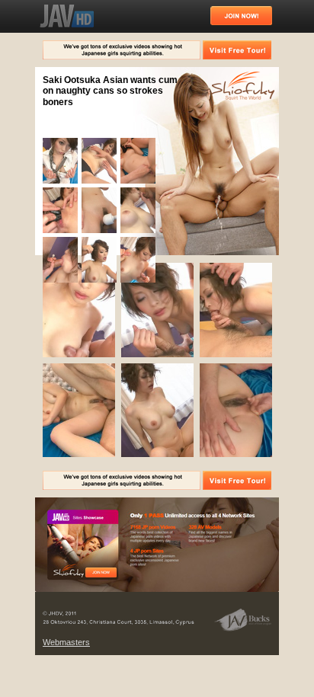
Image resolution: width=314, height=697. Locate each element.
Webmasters (66, 642)
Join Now (241, 15)
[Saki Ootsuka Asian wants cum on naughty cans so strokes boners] (62, 184)
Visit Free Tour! (237, 49)
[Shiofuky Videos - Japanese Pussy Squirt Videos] (67, 16)
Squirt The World (243, 87)
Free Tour (101, 572)
